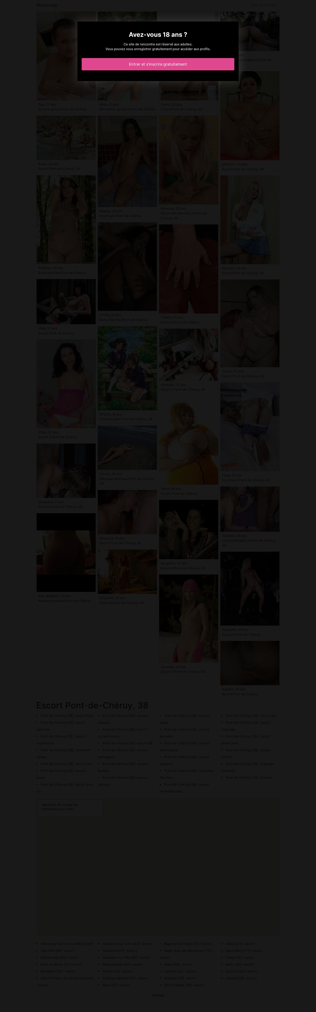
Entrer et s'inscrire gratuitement (158, 64)
